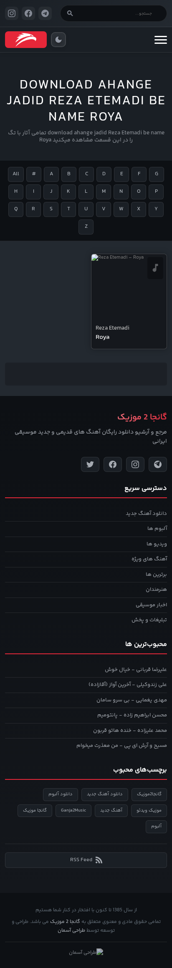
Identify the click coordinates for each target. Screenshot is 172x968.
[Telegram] (158, 464)
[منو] (160, 40)
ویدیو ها (157, 544)
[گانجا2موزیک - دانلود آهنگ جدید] (26, 39)
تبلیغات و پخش (149, 620)
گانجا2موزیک (149, 794)
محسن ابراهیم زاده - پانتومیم (132, 715)
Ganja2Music (73, 810)
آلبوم (156, 826)
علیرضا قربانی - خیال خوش (136, 670)
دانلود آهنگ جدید (146, 513)
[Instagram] (135, 464)
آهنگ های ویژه (149, 559)
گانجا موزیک (35, 810)
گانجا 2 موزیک (65, 922)
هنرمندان (156, 589)
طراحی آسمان (71, 931)
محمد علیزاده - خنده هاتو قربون (130, 730)
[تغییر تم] (58, 39)
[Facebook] (113, 464)
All (16, 174)
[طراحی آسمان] (86, 953)
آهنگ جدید (111, 810)
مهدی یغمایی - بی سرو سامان (131, 700)
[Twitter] (90, 464)
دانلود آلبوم (60, 794)
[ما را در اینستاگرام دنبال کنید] (11, 13)
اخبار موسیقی (151, 605)
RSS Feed (81, 860)
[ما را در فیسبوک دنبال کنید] (28, 13)
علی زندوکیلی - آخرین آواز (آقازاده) (128, 685)
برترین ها (156, 574)
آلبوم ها (157, 528)
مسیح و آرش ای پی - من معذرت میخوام (121, 745)
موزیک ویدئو (149, 810)
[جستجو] (70, 13)
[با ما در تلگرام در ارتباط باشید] (45, 13)
